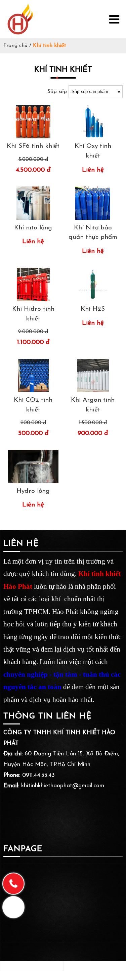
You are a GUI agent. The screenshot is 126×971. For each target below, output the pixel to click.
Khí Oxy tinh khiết (93, 151)
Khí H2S (93, 309)
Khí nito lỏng (33, 228)
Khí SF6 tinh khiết (33, 146)
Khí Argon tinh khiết (93, 405)
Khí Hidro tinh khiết (33, 314)
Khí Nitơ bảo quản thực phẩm (93, 233)
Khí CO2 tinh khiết (33, 405)
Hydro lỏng (33, 491)
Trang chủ (15, 45)
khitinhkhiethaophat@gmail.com (62, 786)
